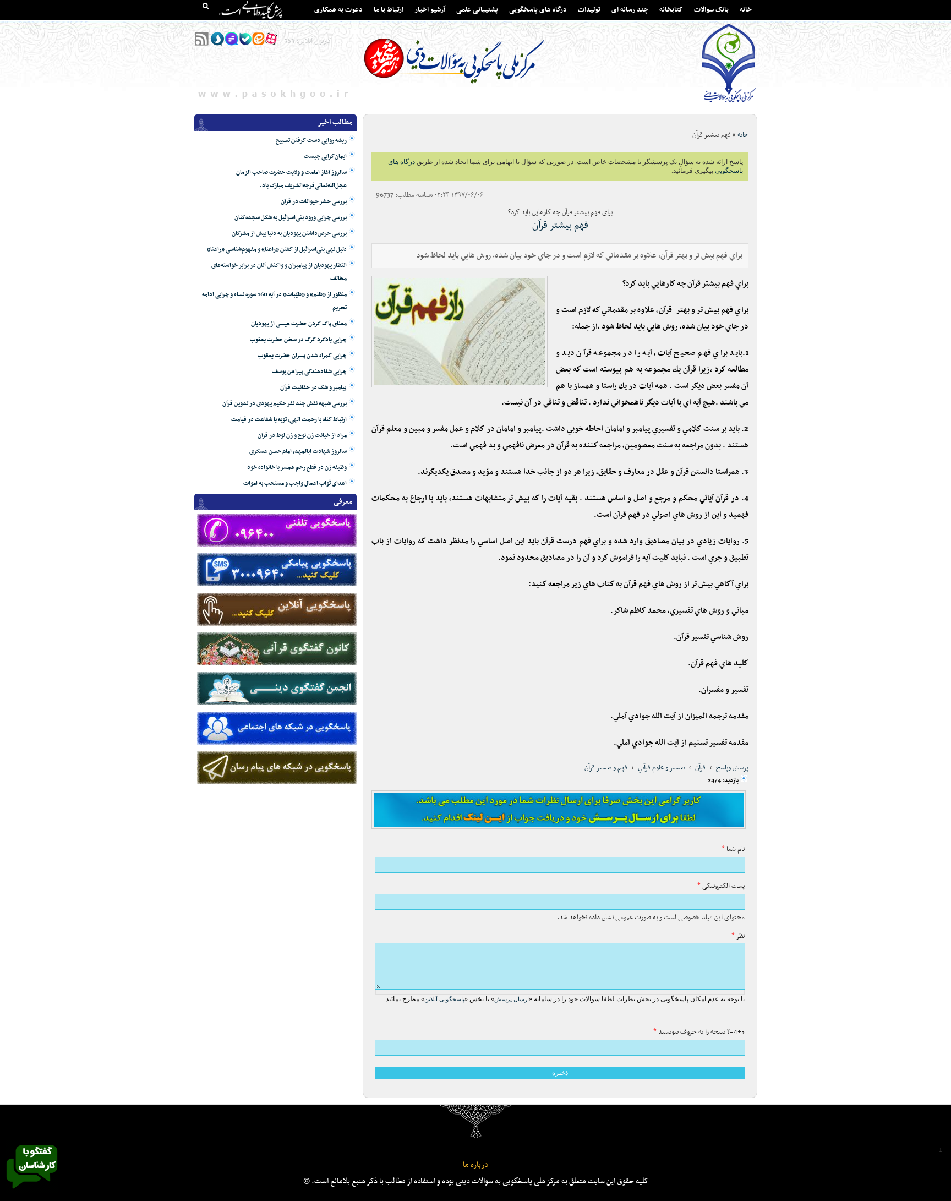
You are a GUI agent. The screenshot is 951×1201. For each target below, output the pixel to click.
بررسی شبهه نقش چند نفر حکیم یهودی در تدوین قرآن (284, 403)
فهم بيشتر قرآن (560, 225)
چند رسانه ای (629, 10)
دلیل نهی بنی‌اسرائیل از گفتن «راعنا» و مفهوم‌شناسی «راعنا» (277, 249)
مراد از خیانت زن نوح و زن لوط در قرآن (302, 435)
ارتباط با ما (388, 10)
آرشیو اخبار (429, 10)
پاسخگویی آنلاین (444, 999)
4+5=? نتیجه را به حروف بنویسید (699, 1032)
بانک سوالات (711, 10)
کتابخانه (671, 10)
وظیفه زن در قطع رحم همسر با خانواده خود (297, 467)
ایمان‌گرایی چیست (325, 156)
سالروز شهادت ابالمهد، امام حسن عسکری (298, 451)
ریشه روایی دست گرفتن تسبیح (311, 140)
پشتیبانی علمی (477, 10)
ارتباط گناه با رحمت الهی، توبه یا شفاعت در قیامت (289, 419)
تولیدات (589, 10)
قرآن (700, 768)
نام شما (733, 849)
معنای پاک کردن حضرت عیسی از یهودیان (299, 324)
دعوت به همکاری (338, 10)
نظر (738, 936)
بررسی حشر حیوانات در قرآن (314, 201)
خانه (746, 10)
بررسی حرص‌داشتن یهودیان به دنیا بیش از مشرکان (289, 233)
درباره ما (475, 1165)
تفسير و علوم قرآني (661, 768)
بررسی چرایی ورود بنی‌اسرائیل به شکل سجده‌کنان (290, 217)
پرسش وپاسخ (732, 768)
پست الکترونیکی (721, 886)
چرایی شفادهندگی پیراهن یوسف (309, 372)
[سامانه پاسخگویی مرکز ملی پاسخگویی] (32, 1192)
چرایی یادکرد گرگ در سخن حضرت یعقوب (298, 340)
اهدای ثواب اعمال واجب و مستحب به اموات (295, 483)
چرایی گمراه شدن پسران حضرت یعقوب (302, 356)
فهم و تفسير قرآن (605, 768)
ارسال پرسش (511, 999)
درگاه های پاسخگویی (538, 10)
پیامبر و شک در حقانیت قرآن (313, 388)
